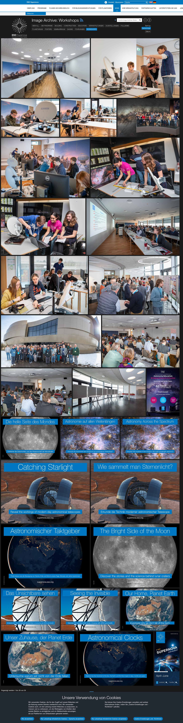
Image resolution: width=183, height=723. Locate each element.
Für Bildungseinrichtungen (83, 8)
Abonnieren (119, 2)
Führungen (80, 29)
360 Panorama (47, 26)
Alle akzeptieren (27, 719)
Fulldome (125, 26)
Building (58, 26)
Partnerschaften (148, 8)
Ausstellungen (112, 26)
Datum (148, 31)
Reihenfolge (146, 28)
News (117, 8)
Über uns (31, 8)
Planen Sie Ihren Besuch (59, 8)
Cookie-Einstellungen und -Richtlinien (148, 719)
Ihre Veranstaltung (130, 8)
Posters (48, 29)
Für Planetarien (105, 8)
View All (35, 26)
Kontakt (111, 2)
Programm (42, 8)
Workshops (91, 29)
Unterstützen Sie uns (168, 8)
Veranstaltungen (96, 26)
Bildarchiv (30, 13)
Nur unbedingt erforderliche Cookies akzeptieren (109, 719)
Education (82, 26)
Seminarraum (59, 29)
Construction (70, 26)
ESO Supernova (32, 2)
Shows (70, 29)
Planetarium (37, 29)
